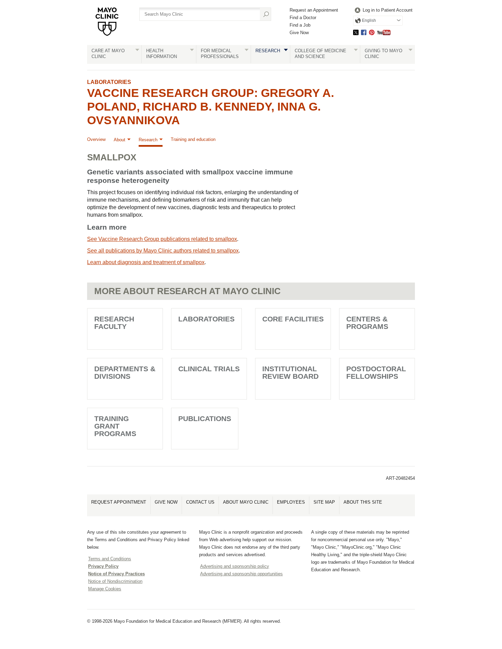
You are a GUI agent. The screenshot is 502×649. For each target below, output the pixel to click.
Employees (291, 502)
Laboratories (109, 82)
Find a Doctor (303, 17)
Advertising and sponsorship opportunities (241, 573)
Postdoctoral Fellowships (376, 372)
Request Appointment (118, 502)
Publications (204, 418)
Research (267, 50)
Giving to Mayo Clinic (383, 53)
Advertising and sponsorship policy (234, 566)
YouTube (384, 32)
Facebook (363, 32)
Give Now (299, 32)
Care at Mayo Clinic (108, 53)
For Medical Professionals (220, 53)
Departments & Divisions (124, 372)
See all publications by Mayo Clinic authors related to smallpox (163, 251)
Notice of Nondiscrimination (115, 581)
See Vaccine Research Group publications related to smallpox (162, 239)
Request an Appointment (314, 10)
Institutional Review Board (290, 372)
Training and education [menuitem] (193, 139)
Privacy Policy (103, 566)
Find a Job (300, 25)
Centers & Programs (367, 322)
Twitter (356, 32)
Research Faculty (114, 322)
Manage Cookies (104, 588)
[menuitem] (383, 10)
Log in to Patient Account (388, 10)
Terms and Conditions (109, 558)
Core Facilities (293, 319)
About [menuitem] (119, 139)
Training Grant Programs (115, 426)
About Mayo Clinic (245, 502)
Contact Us (200, 502)
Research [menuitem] (148, 139)
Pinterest (372, 32)
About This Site (363, 502)
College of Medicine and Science (320, 53)
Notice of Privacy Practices (116, 573)
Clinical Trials (209, 369)
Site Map (324, 502)
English (369, 20)
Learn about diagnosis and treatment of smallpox (146, 262)
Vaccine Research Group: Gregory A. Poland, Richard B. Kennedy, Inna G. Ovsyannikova (210, 106)
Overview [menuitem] (96, 139)
